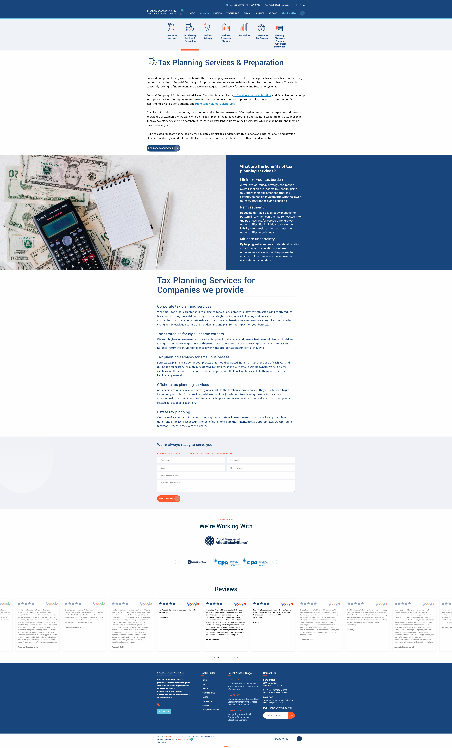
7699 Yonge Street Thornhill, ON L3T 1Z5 (272, 684)
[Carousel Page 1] (215, 657)
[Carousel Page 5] (227, 657)
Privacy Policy (280, 739)
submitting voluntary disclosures (215, 104)
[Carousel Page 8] (237, 657)
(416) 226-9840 (252, 5)
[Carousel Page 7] (233, 657)
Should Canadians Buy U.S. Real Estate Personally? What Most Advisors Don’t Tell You (243, 701)
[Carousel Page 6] (230, 657)
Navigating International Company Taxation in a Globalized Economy (239, 717)
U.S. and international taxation (252, 95)
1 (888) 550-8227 (281, 5)
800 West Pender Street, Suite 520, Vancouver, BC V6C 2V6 (278, 701)
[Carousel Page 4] (224, 657)
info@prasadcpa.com (278, 692)
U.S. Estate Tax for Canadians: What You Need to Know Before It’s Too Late (243, 686)
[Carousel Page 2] (218, 657)
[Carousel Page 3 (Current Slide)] (221, 657)
